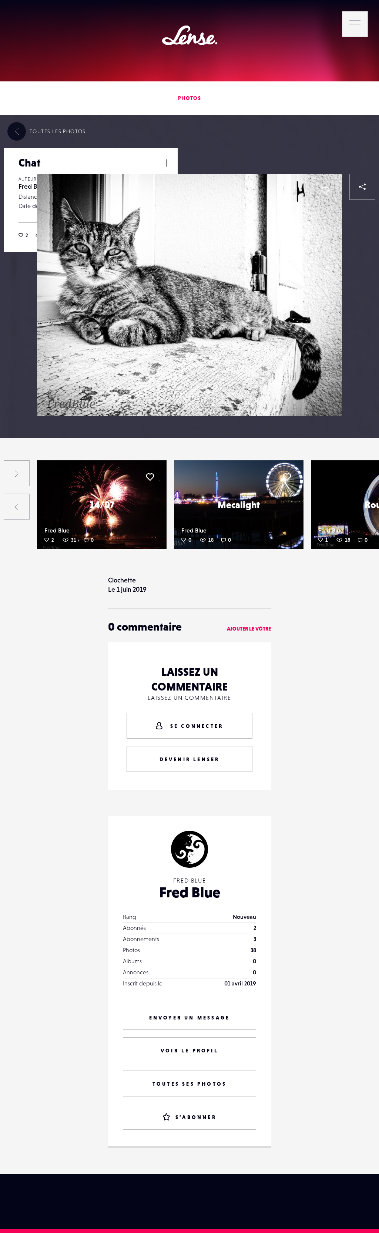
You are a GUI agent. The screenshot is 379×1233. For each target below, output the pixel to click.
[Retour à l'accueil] (189, 35)
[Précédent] (17, 507)
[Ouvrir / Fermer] (166, 163)
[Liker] (325, 191)
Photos (189, 98)
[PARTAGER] (362, 187)
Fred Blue (32, 186)
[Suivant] (17, 473)
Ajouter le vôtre (249, 629)
